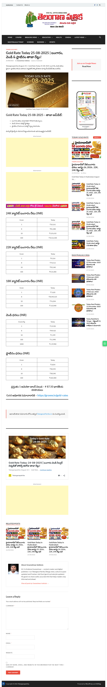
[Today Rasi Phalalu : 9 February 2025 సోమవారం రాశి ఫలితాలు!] (78, 275)
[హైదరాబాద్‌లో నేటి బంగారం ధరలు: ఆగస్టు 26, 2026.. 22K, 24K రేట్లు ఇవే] (15, 534)
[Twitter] (100, 5)
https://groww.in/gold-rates (52, 395)
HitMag (98, 684)
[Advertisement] (37, 152)
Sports (52, 42)
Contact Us (19, 5)
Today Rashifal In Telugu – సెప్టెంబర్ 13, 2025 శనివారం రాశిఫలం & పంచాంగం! (93, 322)
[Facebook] (95, 5)
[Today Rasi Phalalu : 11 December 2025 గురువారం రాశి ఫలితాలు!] (78, 304)
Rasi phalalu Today (15, 42)
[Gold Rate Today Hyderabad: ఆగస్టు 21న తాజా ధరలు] (78, 241)
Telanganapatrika (23, 684)
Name (8, 633)
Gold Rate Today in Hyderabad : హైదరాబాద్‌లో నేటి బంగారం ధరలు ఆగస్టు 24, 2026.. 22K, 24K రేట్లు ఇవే (58, 547)
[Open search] (100, 37)
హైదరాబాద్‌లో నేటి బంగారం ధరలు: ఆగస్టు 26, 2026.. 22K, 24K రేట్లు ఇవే (15, 544)
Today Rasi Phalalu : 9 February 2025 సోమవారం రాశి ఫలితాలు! (93, 278)
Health (59, 37)
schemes (30, 42)
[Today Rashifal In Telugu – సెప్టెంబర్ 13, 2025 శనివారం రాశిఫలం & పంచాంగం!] (78, 319)
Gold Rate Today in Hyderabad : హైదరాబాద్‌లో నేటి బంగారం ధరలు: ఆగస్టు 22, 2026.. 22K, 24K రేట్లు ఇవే (93, 227)
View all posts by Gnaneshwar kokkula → (35, 583)
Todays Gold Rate (11, 49)
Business (40, 42)
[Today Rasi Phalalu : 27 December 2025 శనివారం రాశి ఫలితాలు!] (78, 260)
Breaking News (31, 37)
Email (9, 643)
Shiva (84, 173)
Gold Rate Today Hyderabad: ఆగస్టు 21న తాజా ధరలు (93, 243)
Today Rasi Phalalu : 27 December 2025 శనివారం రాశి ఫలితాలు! (93, 263)
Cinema (68, 37)
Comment (10, 606)
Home (10, 37)
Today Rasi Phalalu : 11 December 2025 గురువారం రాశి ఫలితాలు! (93, 307)
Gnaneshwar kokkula (23, 60)
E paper (18, 37)
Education (46, 37)
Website (9, 653)
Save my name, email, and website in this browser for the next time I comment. (35, 666)
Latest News (79, 37)
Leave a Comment (36, 60)
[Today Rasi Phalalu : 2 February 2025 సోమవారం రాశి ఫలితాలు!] (78, 290)
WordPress (89, 684)
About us (27, 5)
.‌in (44, 414)
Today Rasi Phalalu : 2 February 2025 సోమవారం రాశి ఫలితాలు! (93, 292)
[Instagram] (97, 5)
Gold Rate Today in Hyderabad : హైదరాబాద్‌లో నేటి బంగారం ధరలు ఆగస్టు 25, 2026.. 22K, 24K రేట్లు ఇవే (36, 547)
